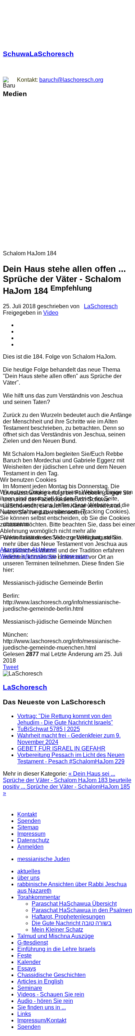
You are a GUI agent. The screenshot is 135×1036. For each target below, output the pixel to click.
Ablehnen (44, 550)
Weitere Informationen (28, 556)
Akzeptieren (15, 550)
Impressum (74, 556)
